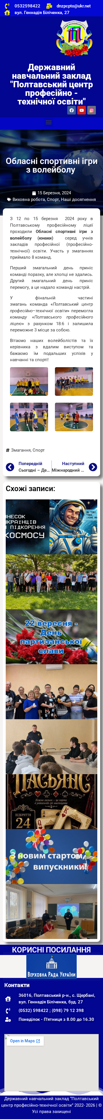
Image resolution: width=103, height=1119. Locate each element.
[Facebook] (71, 110)
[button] (49, 122)
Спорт (39, 450)
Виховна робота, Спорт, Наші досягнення (54, 199)
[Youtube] (81, 110)
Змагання (21, 450)
